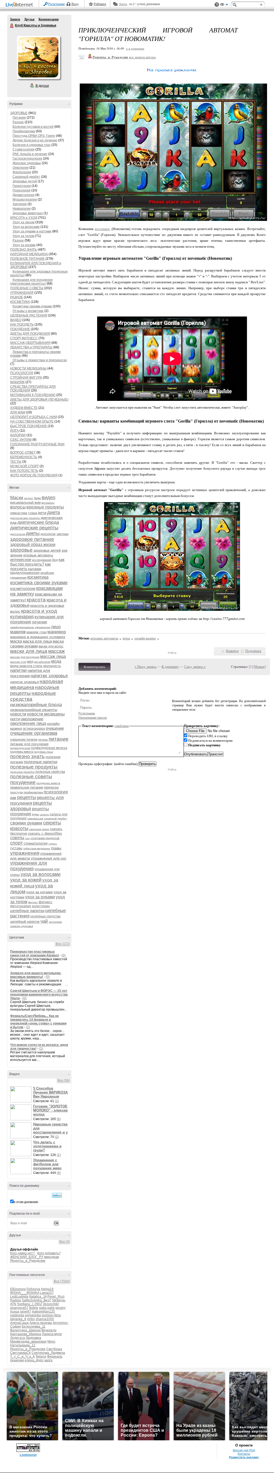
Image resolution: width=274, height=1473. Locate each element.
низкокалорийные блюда (36, 704)
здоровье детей (47, 550)
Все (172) (63, 944)
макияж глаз (36, 632)
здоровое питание (32, 539)
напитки (18, 670)
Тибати (41, 1356)
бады (37, 498)
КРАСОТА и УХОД (23, 218)
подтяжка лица (43, 751)
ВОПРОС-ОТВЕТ (23, 452)
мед (30, 662)
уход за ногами (39, 892)
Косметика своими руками (32, 306)
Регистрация (56, 4)
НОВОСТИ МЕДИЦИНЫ (28, 368)
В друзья (42, 86)
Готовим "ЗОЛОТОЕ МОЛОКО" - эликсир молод (50, 1110)
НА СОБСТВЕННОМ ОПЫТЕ (32, 421)
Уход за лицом (24, 222)
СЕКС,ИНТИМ (21, 440)
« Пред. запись (146, 667)
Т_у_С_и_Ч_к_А (22, 1356)
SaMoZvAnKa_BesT (36, 1300)
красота (36, 599)
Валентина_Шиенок (25, 1330)
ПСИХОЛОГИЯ (21, 373)
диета (53, 512)
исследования (41, 560)
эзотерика (55, 921)
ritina (57, 1315)
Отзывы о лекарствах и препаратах (40, 360)
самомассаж (35, 818)
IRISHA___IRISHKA (24, 1293)
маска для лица (37, 641)
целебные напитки (27, 910)
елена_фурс (34, 1360)
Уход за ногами (24, 245)
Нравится (232, 651)
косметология (22, 588)
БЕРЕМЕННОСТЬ (23, 457)
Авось (123, 4)
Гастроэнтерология (27, 158)
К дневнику (170, 667)
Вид (224, 5)
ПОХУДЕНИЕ (20, 329)
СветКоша (54, 1349)
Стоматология (24, 149)
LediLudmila (19, 1296)
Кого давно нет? (22, 1253)
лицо (56, 626)
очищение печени (23, 739)
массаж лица (53, 656)
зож (64, 550)
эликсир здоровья (21, 926)
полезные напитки (40, 761)
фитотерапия (20, 906)
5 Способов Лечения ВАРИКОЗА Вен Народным (50, 1092)
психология (56, 791)
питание (58, 739)
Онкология (21, 167)
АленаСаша (19, 1323)
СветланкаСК (20, 1353)
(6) (59, 1119)
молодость (52, 666)
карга (48, 1360)
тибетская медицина (36, 848)
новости (18, 714)
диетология (17, 534)
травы (56, 848)
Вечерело (48, 1330)
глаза (32, 513)
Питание (19, 117)
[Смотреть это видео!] (21, 1094)
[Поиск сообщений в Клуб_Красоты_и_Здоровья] (57, 1195)
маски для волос (51, 646)
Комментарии (49, 19)
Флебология (22, 172)
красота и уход (39, 611)
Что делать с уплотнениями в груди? (47, 1146)
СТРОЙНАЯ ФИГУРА (26, 377)
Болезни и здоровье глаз (32, 145)
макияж (18, 631)
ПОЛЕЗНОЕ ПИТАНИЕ (27, 259)
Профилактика (24, 131)
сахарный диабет (55, 818)
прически (51, 787)
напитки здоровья (49, 675)
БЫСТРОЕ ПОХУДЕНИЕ (28, 426)
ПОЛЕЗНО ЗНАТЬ (23, 249)
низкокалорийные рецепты (33, 709)
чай (44, 921)
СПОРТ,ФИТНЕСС (24, 338)
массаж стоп (18, 661)
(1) (28, 1027)
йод (55, 560)
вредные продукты (45, 507)
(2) (57, 1101)
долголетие (48, 534)
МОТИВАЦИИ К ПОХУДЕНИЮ (32, 395)
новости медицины (46, 714)
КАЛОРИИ (18, 435)
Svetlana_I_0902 (29, 1304)
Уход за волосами (26, 227)
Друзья (29, 19)
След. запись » (195, 667)
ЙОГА (14, 430)
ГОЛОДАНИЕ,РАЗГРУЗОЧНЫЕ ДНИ (37, 444)
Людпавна (33, 1338)
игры (126, 638)
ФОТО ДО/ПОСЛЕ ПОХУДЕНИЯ (34, 475)
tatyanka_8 (18, 1319)
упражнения (24, 853)
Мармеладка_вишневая (28, 1341)
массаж (56, 651)
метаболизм (42, 661)
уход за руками (40, 897)
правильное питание (26, 787)
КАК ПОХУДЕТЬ (22, 324)
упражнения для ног (48, 858)
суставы (16, 848)
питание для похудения (29, 744)
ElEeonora (18, 1289)
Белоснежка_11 (33, 1326)
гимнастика (18, 513)
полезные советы (31, 776)
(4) (59, 1173)
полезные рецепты (22, 771)
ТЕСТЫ (15, 462)
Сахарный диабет (26, 177)
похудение (23, 782)
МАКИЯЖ (17, 382)
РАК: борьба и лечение (30, 154)
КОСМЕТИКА (20, 302)
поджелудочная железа (49, 748)
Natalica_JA (38, 1296)
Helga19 (47, 1289)
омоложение (32, 719)
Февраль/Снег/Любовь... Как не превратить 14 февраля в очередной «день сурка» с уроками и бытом (38, 1021)
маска (16, 641)
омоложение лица (28, 723)
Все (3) (64, 1242)
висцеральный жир (25, 502)
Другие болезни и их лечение (35, 140)
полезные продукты (34, 767)
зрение (16, 555)
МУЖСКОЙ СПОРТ (24, 466)
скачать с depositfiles (45, 833)
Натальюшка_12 (22, 1345)
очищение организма (33, 733)
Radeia (15, 1300)
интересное (20, 559)
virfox (31, 1319)
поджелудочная (20, 748)
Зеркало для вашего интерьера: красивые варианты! (35, 975)
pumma (47, 1315)
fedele (33, 1308)
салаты (44, 814)
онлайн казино (145, 638)
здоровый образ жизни (32, 544)
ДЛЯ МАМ (17, 412)
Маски (16, 497)
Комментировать (94, 666)
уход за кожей (25, 880)
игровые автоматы (38, 555)
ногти (15, 719)
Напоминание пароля (92, 717)
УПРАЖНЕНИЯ (21, 293)
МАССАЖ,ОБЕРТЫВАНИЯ (30, 343)
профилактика (33, 792)
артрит (28, 498)
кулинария (22, 616)
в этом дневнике (26, 1202)
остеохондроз (34, 728)
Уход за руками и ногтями (32, 231)
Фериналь (54, 1356)
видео (48, 497)
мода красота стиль (26, 666)
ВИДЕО (15, 320)
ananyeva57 (19, 1308)
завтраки (62, 534)
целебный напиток (25, 922)
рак (13, 797)
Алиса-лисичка (40, 1323)
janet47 (25, 1311)
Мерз (51, 1341)
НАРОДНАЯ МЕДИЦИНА (29, 254)
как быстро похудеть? (37, 561)
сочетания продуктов (45, 838)
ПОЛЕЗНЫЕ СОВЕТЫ (26, 288)
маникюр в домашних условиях (37, 637)
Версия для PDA (244, 1450)
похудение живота (48, 783)
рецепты (26, 797)
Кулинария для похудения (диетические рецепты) (31, 281)
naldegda (17, 1315)
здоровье (21, 550)
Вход (74, 4)
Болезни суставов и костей (33, 127)
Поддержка (217, 4)
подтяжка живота (21, 751)
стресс (52, 843)
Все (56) (64, 1080)
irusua (14, 1311)
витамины (47, 502)
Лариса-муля (52, 1334)
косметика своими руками (38, 582)
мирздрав (51, 1257)
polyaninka (33, 1315)
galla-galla (47, 1308)
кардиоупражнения (25, 573)
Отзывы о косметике (28, 311)
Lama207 (47, 1293)
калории (34, 569)
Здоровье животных (28, 213)
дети (42, 512)
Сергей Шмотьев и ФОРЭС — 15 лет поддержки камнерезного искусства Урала (39, 994)
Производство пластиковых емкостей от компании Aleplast (34, 953)
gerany (60, 1308)
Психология (22, 190)
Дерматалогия (24, 195)
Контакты (244, 1453)
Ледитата (17, 1338)
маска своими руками (37, 643)
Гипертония (22, 186)
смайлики (122, 726)
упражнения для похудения (28, 865)
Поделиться (253, 651)
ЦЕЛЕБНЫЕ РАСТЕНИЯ (28, 315)
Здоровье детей (25, 181)
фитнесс (45, 902)
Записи (15, 19)
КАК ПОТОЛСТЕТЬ (24, 471)
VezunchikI (51, 1304)
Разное (18, 122)
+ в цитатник (135, 48)
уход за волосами (40, 874)
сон (27, 838)
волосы (18, 507)
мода (56, 661)
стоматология (36, 843)
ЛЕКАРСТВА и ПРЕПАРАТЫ (31, 347)
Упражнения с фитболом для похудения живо (47, 1164)
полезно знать (27, 756)
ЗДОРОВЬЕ (19, 113)
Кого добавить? (49, 1253)
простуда (16, 792)
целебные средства (45, 916)
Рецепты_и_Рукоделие (27, 1261)
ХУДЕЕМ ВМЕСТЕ (23, 408)
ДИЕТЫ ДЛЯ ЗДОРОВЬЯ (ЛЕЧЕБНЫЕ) (39, 399)
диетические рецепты (34, 527)
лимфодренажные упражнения (30, 627)
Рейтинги (100, 4)
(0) (64, 955)
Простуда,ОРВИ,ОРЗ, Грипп (34, 136)
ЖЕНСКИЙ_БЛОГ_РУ (26, 1257)
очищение (55, 728)
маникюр (56, 631)
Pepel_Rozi (55, 1296)
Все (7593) (62, 1281)
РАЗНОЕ (16, 297)
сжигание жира (39, 829)
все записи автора (142, 57)
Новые (260, 667)
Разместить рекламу (244, 1457)
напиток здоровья (24, 682)
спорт (16, 843)
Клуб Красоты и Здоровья (12, 26)
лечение (39, 622)
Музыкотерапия (25, 199)
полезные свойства (50, 772)
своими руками (26, 823)
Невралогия (22, 208)
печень (43, 739)
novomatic (102, 229)
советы (17, 837)
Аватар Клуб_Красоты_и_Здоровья (38, 57)
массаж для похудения (24, 656)
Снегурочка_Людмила (48, 1353)
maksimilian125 (43, 1311)
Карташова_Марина (25, 1334)
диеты (33, 533)
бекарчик (17, 1360)
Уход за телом (23, 236)
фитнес (33, 902)
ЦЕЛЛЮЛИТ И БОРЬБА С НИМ (33, 417)
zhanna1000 (45, 1319)
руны (35, 814)
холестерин (41, 906)
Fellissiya (33, 1289)
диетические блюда (38, 522)
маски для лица (28, 651)
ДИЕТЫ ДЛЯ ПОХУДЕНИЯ (30, 334)
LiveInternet (20, 5)
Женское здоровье (27, 163)
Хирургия (20, 204)
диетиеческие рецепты (25, 518)
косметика (37, 577)
